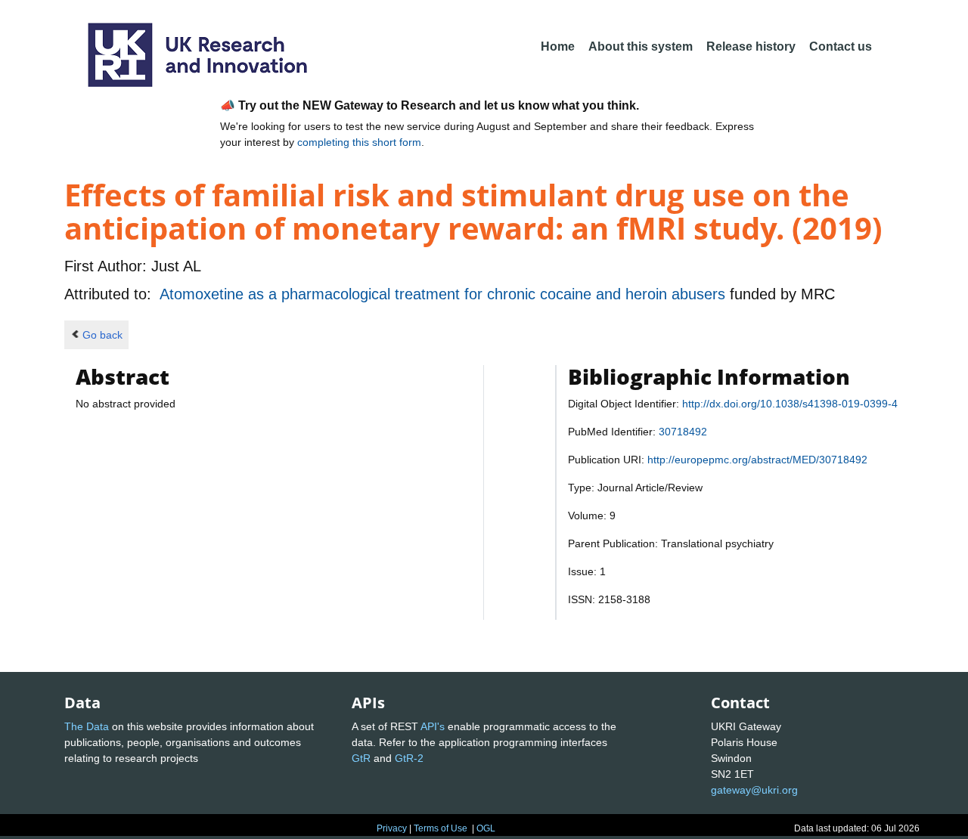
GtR (361, 758)
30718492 (683, 432)
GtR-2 (409, 758)
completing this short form (359, 142)
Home (558, 46)
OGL (485, 828)
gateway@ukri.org (754, 790)
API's (432, 726)
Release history (751, 46)
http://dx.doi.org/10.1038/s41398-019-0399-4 (790, 404)
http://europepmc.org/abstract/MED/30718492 (757, 460)
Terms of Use (440, 828)
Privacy (392, 828)
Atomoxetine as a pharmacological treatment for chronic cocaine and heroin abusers (445, 294)
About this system (640, 46)
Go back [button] (102, 335)
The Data (86, 726)
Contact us (840, 46)
